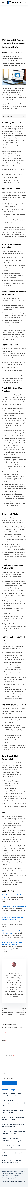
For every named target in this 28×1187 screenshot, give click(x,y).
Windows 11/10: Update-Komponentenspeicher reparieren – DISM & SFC (14, 1103)
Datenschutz (14, 1181)
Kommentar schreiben (8, 1055)
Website (4, 1048)
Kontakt (6, 1183)
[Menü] (3, 2)
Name (4, 1032)
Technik (5, 51)
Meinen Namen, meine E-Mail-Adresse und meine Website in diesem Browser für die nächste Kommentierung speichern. (13, 1076)
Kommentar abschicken (9, 1083)
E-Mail (4, 1040)
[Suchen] (25, 2)
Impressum (20, 1181)
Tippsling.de (8, 1181)
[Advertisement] (14, 20)
